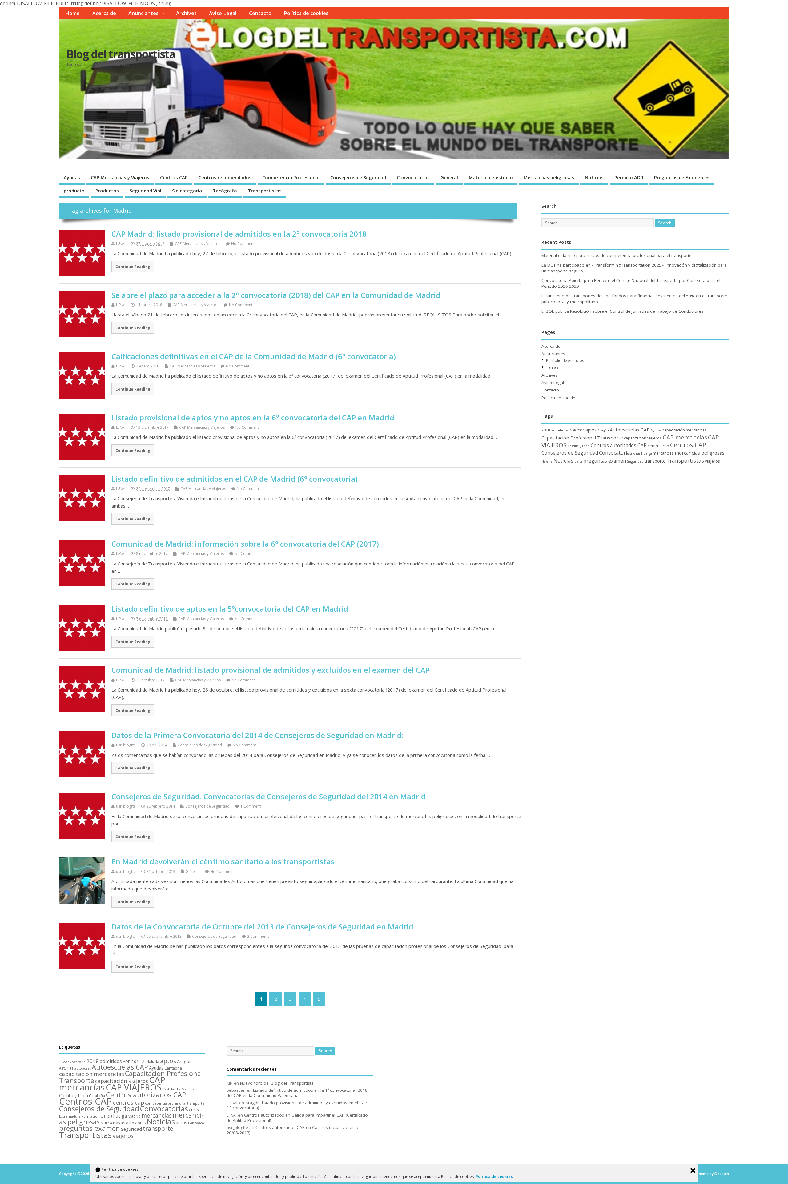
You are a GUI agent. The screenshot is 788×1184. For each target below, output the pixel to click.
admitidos (560, 430)
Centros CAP (174, 177)
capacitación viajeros (643, 438)
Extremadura (70, 1116)
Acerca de (104, 13)
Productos (107, 190)
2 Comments (258, 936)
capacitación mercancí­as (684, 430)
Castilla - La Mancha (179, 1089)
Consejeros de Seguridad (358, 177)
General (449, 177)
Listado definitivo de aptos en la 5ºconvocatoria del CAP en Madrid (229, 609)
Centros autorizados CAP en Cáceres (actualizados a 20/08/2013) (292, 1130)
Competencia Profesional (291, 177)
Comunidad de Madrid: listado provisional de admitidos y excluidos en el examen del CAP (270, 670)
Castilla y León (579, 446)
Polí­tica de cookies (306, 13)
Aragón (603, 430)
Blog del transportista (120, 54)
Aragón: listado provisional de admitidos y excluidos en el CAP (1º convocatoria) (297, 1105)
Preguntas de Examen (678, 177)
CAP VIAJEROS (134, 1087)
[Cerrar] (692, 1170)
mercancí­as (663, 453)
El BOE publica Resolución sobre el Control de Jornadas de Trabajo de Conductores (622, 311)
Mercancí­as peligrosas (549, 177)
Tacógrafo (225, 190)
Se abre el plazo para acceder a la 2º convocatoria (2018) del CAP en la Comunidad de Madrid (275, 295)
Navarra (547, 461)
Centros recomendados (225, 177)
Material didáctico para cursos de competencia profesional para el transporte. (617, 255)
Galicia (106, 1116)
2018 (545, 430)
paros (578, 461)
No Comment (243, 243)
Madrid (134, 1116)
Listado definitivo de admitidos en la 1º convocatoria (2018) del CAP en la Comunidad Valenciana (298, 1092)
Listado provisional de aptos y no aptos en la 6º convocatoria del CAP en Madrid (252, 417)
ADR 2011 (577, 430)
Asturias (66, 1068)
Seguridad (635, 461)
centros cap (658, 445)
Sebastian (236, 1090)
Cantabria (173, 1068)
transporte (655, 461)
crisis (636, 453)
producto (74, 190)
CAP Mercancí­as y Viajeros (120, 177)
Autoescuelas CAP (630, 430)
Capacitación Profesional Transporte (582, 438)
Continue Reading (132, 266)
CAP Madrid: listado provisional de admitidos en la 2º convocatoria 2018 (239, 234)
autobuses (82, 1068)
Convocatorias (413, 177)
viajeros (712, 461)
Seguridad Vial (145, 190)
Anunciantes (143, 13)
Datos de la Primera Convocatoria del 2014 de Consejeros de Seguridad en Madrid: (257, 735)
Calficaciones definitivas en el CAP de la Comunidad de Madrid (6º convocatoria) (253, 356)
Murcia (106, 1123)
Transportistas (265, 190)
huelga (646, 453)
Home (72, 13)
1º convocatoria (72, 1061)
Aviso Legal (222, 13)
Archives (186, 13)
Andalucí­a (150, 1061)
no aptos (137, 1123)
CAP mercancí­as (685, 437)
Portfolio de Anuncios (565, 360)
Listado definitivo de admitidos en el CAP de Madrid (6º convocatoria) (234, 479)
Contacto (260, 13)
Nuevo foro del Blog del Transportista (277, 1083)
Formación (90, 1116)
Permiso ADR (628, 177)
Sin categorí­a (187, 190)
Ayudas (72, 177)
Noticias (594, 177)
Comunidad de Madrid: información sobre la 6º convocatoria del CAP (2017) (245, 544)
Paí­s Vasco (196, 1123)
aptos (591, 430)
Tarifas (552, 367)
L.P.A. (120, 243)
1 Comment (250, 806)
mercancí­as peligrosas (700, 453)
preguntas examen (604, 460)
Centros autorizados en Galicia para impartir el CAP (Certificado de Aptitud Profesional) (297, 1117)
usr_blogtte (126, 745)
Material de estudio (491, 177)
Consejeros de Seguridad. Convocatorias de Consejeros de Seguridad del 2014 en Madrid (268, 796)
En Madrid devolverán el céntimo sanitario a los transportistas (222, 861)
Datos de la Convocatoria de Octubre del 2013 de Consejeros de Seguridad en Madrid (262, 926)
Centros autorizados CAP (619, 445)
